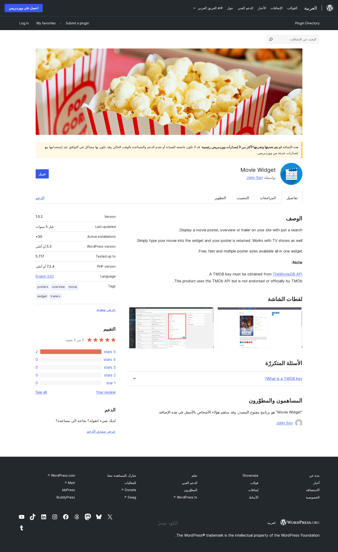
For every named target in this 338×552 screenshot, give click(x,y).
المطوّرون (190, 490)
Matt (69, 483)
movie (73, 287)
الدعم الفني (189, 483)
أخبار (316, 483)
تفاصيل (292, 197)
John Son (254, 177)
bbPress (68, 490)
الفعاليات (130, 483)
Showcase (250, 475)
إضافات (253, 490)
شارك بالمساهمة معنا (121, 475)
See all (41, 392)
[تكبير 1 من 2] (296, 313)
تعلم (194, 475)
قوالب (254, 483)
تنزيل (42, 174)
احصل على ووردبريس (23, 8)
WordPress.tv (185, 497)
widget (42, 296)
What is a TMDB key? (283, 378)
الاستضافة (313, 490)
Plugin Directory (307, 23)
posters (42, 287)
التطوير (220, 197)
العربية (271, 523)
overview (58, 287)
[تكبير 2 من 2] (207, 313)
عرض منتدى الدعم (101, 431)
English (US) (45, 276)
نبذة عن (314, 475)
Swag (130, 497)
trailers (55, 296)
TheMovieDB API (287, 274)
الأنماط (253, 497)
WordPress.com (61, 475)
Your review (106, 392)
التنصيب (243, 197)
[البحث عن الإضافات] (270, 39)
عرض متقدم (106, 309)
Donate (128, 490)
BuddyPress (66, 497)
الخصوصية (313, 497)
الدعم (40, 197)
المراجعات (268, 197)
